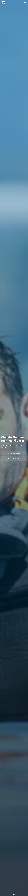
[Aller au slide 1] (11, 894)
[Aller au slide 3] (14, 894)
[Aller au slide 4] (16, 894)
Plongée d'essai (15, 453)
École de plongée (15, 458)
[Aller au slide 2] (13, 894)
